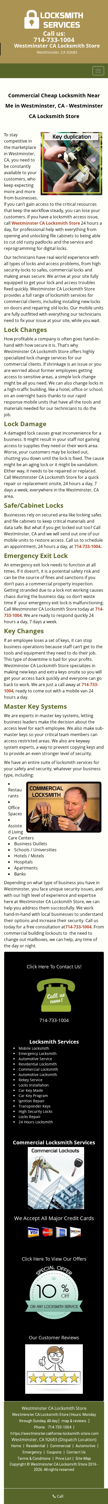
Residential (35, 1446)
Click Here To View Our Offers (54, 1259)
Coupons (54, 1452)
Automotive (85, 1446)
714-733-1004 (54, 39)
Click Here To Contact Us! (54, 966)
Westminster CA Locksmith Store (46, 223)
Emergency (32, 1452)
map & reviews (74, 1421)
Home (16, 1446)
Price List (63, 1458)
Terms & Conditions (34, 1458)
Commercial (60, 1446)
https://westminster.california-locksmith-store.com (54, 1433)
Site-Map (83, 1458)
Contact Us (76, 1452)
